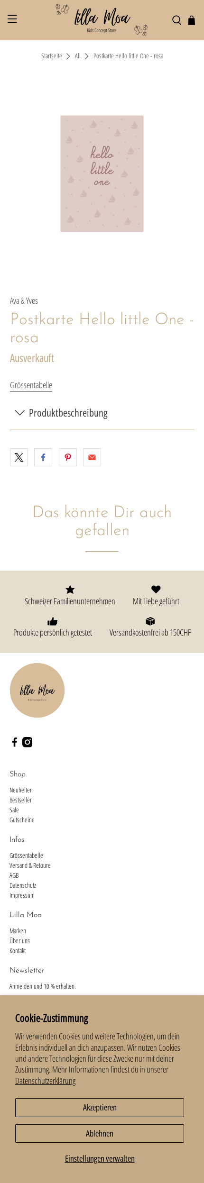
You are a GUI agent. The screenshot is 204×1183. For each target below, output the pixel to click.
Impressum (22, 895)
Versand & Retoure (30, 865)
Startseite (51, 56)
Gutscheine (22, 819)
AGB (14, 875)
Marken (17, 930)
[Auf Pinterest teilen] (68, 457)
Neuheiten (21, 789)
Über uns (19, 940)
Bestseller (20, 799)
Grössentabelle (31, 385)
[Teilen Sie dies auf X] (19, 457)
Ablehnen (99, 1133)
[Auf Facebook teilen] (43, 457)
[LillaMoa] (102, 20)
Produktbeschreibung (68, 412)
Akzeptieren (100, 1107)
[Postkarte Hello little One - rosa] (102, 174)
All (78, 56)
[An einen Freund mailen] (92, 457)
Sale (14, 809)
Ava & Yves (24, 300)
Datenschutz (22, 885)
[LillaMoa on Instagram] (27, 744)
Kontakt (17, 950)
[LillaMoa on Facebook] (14, 744)
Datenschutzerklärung (45, 1080)
